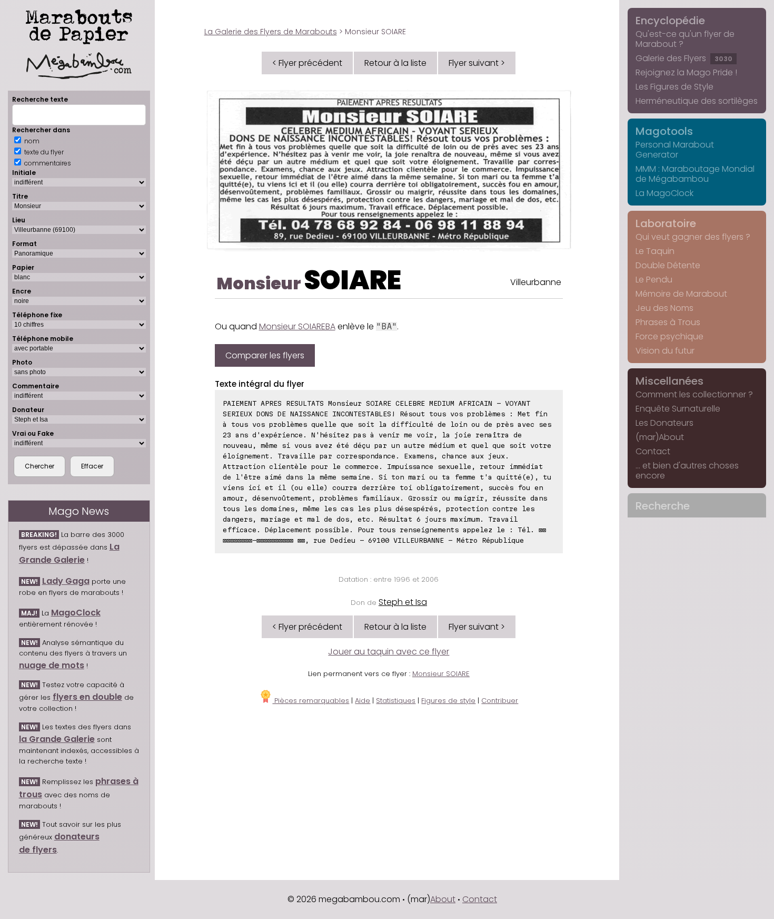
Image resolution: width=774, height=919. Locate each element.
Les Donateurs (664, 423)
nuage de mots (51, 665)
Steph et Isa (403, 602)
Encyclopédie (670, 20)
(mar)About (660, 437)
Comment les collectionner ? (694, 394)
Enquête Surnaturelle (678, 409)
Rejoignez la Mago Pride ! (686, 72)
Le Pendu (654, 279)
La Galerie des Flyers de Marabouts (270, 31)
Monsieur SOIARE (441, 674)
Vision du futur (665, 351)
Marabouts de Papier (79, 25)
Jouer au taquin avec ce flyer (388, 652)
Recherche (663, 505)
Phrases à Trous (668, 322)
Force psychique (669, 336)
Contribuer (499, 701)
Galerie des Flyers (684, 58)
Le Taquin (655, 251)
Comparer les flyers (264, 355)
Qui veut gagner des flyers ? (693, 237)
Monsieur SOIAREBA (297, 326)
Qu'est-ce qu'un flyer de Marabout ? (685, 39)
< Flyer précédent (307, 63)
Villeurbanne (535, 282)
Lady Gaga (66, 581)
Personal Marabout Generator (675, 150)
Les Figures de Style (674, 87)
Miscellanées (669, 381)
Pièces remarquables (310, 701)
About (442, 899)
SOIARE (352, 280)
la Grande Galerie (57, 739)
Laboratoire (666, 223)
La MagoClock (664, 193)
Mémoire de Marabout (681, 294)
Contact (653, 451)
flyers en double (87, 697)
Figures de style (448, 701)
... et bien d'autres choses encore (687, 470)
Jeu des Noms (664, 308)
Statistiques (395, 701)
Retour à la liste (395, 63)
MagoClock (76, 613)
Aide (362, 701)
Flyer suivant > (477, 63)
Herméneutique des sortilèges (697, 101)
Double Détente (668, 265)
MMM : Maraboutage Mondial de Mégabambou (695, 174)
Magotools (664, 131)
